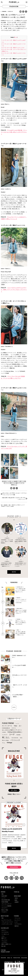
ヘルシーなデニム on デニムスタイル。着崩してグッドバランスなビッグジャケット (14, 289)
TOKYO (16, 898)
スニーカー (17, 723)
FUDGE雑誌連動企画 (6, 728)
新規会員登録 (14, 867)
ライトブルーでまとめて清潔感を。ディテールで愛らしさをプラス (13, 377)
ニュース (3, 898)
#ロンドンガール (20, 483)
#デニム (18, 481)
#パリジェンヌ (7, 483)
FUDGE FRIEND (8, 723)
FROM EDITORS (16, 957)
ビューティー (17, 920)
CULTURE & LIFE (5, 928)
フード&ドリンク (5, 934)
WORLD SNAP (17, 896)
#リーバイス (13, 483)
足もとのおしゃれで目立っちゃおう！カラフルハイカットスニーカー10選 (15, 494)
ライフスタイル (4, 932)
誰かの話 (3, 946)
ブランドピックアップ (6, 904)
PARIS (16, 900)
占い (20, 726)
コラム (2, 936)
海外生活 (16, 926)
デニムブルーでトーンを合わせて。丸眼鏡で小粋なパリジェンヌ (14, 218)
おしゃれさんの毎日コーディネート (12, 730)
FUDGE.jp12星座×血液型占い (15, 732)
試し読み (14, 790)
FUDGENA (18, 734)
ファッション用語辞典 (6, 906)
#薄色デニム (14, 484)
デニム (3, 742)
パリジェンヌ (15, 740)
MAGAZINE (3, 957)
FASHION (5, 505)
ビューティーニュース (6, 920)
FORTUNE (3, 950)
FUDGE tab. (16, 892)
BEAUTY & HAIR (4, 916)
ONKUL (21, 737)
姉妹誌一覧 (9, 957)
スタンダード (4, 908)
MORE (14, 848)
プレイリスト (4, 940)
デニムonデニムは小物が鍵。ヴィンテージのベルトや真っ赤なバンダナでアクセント (14, 132)
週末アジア (3, 938)
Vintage (9, 742)
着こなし (6, 737)
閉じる (15, 37)
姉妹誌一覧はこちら (13, 794)
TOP (1, 505)
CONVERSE (4, 732)
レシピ (16, 922)
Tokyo (15, 726)
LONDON (16, 902)
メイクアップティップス (6, 924)
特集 (9, 505)
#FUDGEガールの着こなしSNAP (9, 481)
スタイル (14, 728)
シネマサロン (4, 942)
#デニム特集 (23, 481)
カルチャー (3, 930)
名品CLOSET (4, 896)
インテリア (4, 735)
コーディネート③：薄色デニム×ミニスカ (13, 47)
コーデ (12, 734)
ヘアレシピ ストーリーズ (7, 922)
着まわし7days (4, 910)
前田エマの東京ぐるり (6, 944)
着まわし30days (5, 740)
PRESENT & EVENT (5, 952)
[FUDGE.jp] (14, 2)
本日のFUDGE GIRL (15, 737)
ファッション (17, 918)
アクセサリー (4, 912)
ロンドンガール (7, 726)
